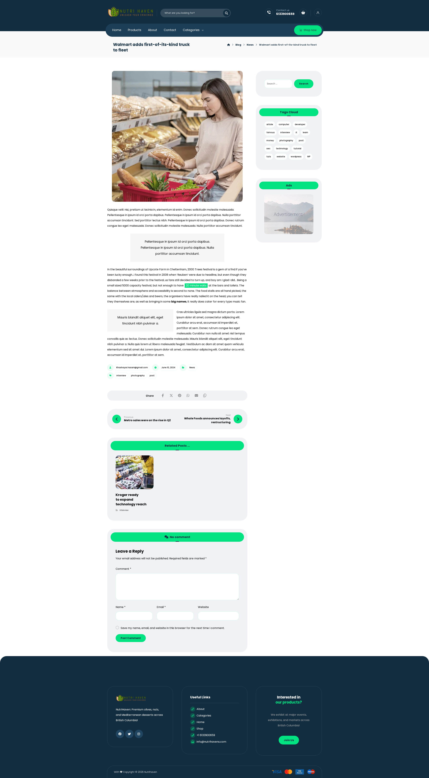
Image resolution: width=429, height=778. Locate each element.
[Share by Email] (196, 395)
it (296, 132)
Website (203, 607)
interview (121, 375)
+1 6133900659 (206, 735)
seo (268, 148)
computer (284, 124)
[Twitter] (129, 734)
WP (308, 156)
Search (303, 83)
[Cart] (303, 12)
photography (138, 375)
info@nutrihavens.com (211, 742)
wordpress (296, 156)
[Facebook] (120, 734)
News (192, 367)
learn (305, 132)
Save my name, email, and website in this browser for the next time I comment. (173, 628)
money (270, 140)
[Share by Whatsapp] (188, 395)
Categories (204, 715)
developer (300, 124)
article (269, 124)
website (281, 156)
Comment (123, 569)
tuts (268, 156)
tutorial (297, 148)
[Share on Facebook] (163, 395)
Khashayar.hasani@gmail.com (132, 367)
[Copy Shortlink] (204, 395)
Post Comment (131, 638)
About (201, 709)
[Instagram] (139, 734)
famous (270, 132)
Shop (200, 729)
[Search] (224, 13)
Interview (124, 510)
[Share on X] (171, 395)
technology (282, 148)
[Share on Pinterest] (179, 395)
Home (200, 722)
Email (161, 607)
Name (121, 607)
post (152, 375)
